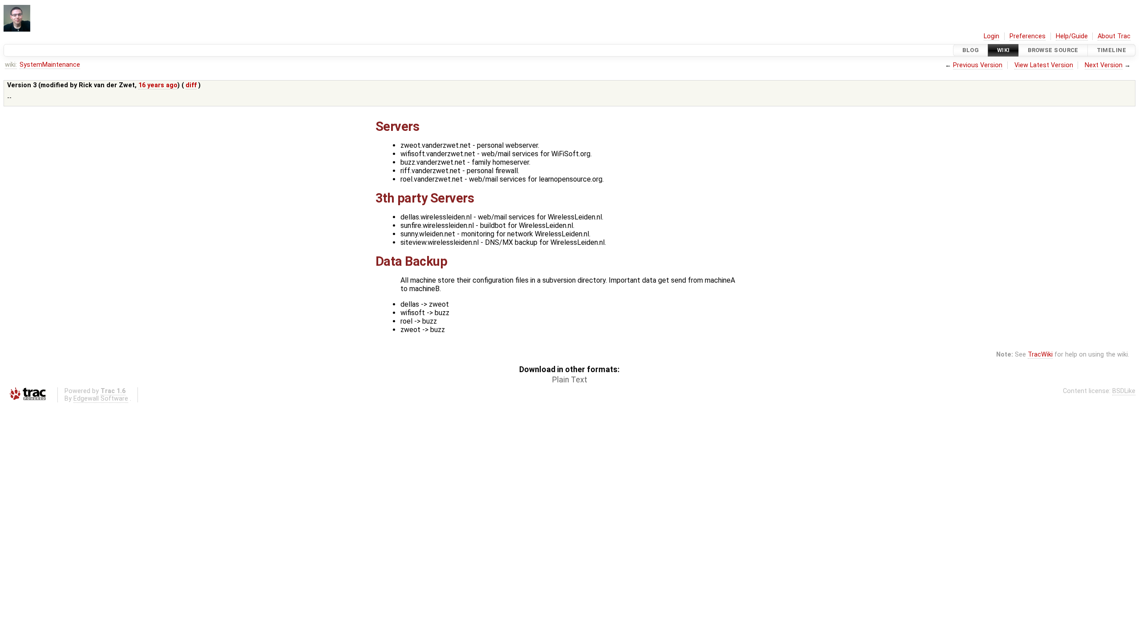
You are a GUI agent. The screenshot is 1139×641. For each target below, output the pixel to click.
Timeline (1111, 50)
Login (991, 36)
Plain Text (569, 379)
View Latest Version (1043, 65)
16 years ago (158, 85)
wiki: (11, 65)
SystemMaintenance (50, 65)
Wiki (1003, 50)
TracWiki (1040, 354)
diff (191, 85)
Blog (970, 50)
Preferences (1028, 36)
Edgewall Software (100, 398)
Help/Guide (1072, 36)
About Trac (1114, 36)
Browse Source (1053, 50)
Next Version (1104, 65)
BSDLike (1123, 391)
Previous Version (977, 65)
